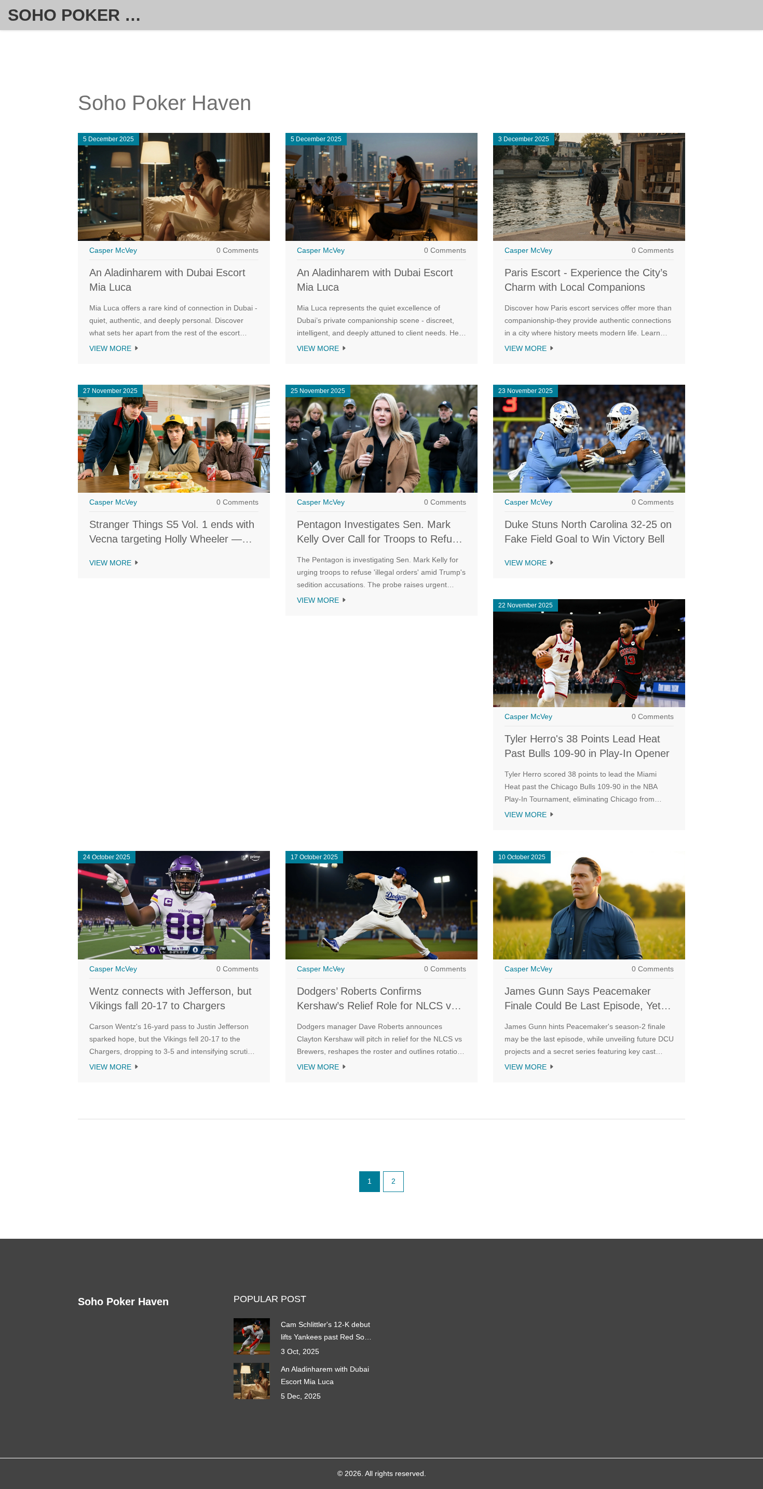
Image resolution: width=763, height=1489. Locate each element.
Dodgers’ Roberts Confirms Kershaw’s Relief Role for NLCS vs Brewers (376, 1005)
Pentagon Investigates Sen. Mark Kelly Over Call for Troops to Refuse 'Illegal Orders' (380, 539)
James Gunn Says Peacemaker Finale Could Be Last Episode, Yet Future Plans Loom (583, 1005)
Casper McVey (113, 250)
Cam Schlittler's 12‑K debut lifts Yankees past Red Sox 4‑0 (325, 1331)
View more (111, 348)
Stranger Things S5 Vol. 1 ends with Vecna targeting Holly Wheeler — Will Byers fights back (171, 539)
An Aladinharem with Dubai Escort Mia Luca (325, 1375)
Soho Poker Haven (86, 15)
